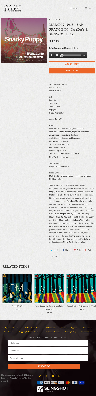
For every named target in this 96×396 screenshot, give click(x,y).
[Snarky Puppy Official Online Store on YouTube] (53, 376)
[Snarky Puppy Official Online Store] (12, 8)
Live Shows (55, 19)
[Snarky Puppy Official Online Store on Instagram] (59, 376)
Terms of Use (87, 332)
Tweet (56, 250)
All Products (51, 328)
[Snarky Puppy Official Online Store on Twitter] (40, 376)
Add (89, 250)
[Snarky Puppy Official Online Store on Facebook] (46, 376)
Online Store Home (32, 328)
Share (67, 250)
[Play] (51, 55)
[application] (68, 55)
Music (63, 328)
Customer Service (53, 332)
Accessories (87, 328)
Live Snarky (8, 332)
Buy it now (72, 70)
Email (55, 256)
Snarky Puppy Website (11, 328)
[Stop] (57, 55)
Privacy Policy (70, 332)
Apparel (74, 328)
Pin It (78, 250)
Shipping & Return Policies (29, 332)
